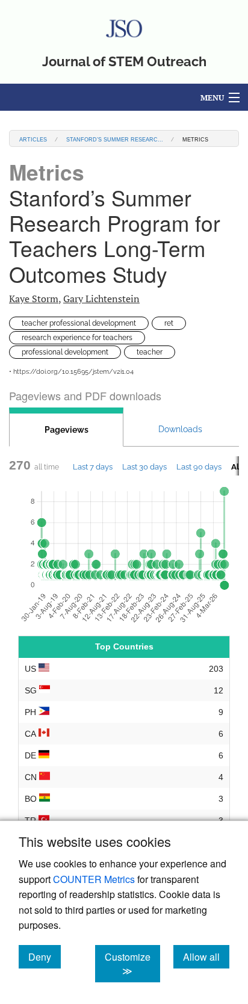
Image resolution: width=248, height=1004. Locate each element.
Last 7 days (93, 466)
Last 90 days (199, 466)
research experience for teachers (77, 337)
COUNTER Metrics (94, 879)
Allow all (206, 956)
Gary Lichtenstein (101, 298)
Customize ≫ (132, 964)
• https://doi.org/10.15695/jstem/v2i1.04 (71, 372)
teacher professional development (79, 323)
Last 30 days (144, 466)
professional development (65, 352)
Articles (33, 138)
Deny (44, 956)
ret (168, 323)
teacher (150, 352)
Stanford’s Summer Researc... (114, 138)
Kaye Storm (33, 298)
